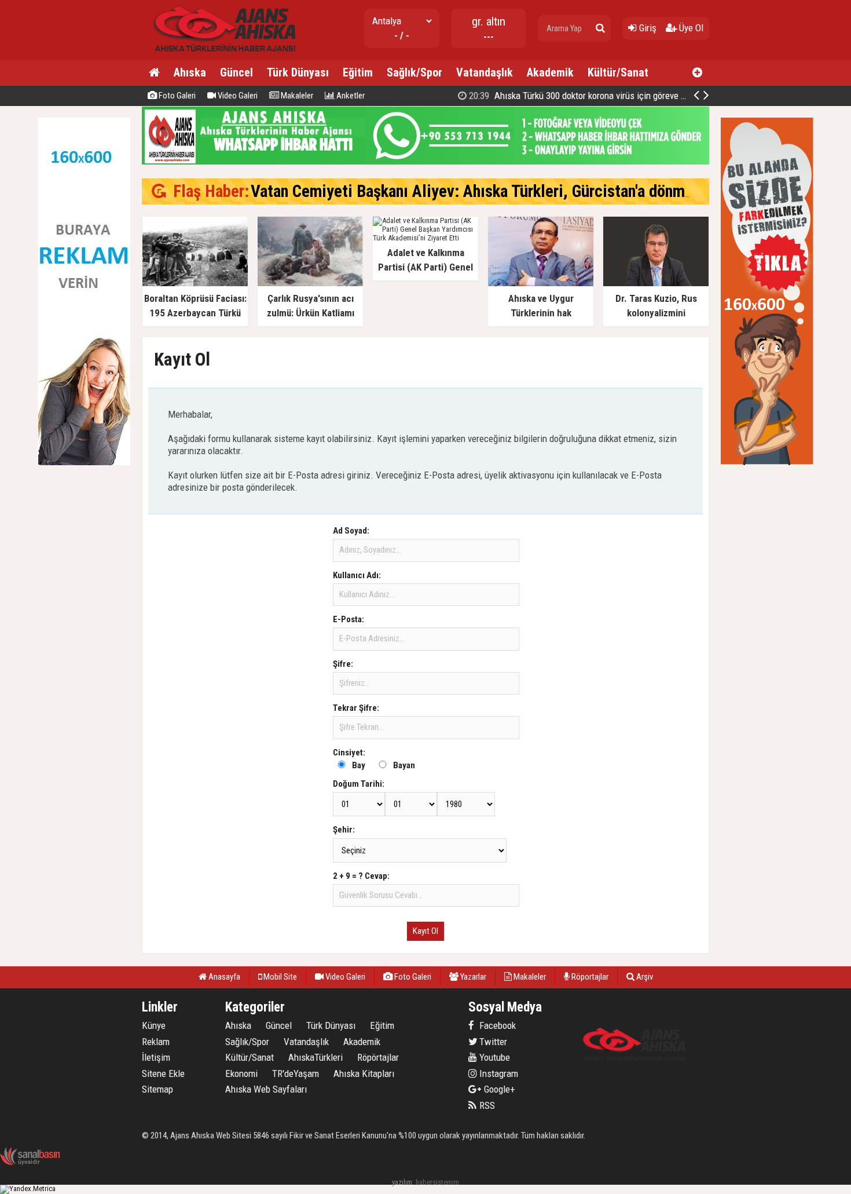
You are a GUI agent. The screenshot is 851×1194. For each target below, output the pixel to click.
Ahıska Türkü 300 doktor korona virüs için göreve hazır (583, 95)
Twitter (492, 1041)
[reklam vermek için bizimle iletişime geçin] (84, 462)
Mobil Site (279, 977)
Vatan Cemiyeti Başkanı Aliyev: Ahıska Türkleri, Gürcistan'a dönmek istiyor (499, 191)
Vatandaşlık (484, 72)
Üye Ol (690, 28)
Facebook (496, 1025)
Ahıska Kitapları (363, 1073)
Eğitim (358, 72)
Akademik (550, 72)
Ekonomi (241, 1073)
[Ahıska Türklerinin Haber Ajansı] (221, 55)
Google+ (496, 1089)
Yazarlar (472, 977)
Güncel (236, 72)
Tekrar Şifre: (356, 708)
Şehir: (344, 829)
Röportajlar (589, 977)
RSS (486, 1105)
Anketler (350, 95)
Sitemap (157, 1089)
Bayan (404, 765)
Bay (358, 765)
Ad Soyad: (351, 530)
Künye (154, 1025)
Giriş (646, 28)
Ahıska (190, 72)
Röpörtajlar (378, 1057)
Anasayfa (223, 977)
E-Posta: (348, 619)
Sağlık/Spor (414, 72)
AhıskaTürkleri (315, 1057)
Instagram (497, 1073)
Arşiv (643, 977)
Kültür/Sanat (618, 72)
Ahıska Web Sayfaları (266, 1089)
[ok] (600, 28)
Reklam (156, 1041)
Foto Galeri (176, 95)
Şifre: (343, 664)
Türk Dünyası (298, 72)
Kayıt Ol (425, 931)
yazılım (402, 1182)
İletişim (156, 1057)
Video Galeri (237, 95)
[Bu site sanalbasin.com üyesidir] (30, 1163)
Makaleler (296, 95)
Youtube (493, 1057)
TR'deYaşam (295, 1073)
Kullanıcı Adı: (357, 575)
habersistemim (437, 1182)
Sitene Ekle (163, 1073)
